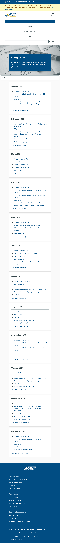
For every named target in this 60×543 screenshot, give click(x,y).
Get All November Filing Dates (20, 422)
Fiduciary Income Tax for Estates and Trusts (28, 228)
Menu (53, 15)
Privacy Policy (13, 536)
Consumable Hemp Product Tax (24, 320)
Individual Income (19, 233)
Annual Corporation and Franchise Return (27, 225)
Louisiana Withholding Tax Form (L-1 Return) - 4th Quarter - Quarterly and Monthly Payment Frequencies (30, 134)
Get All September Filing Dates (20, 359)
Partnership (12, 518)
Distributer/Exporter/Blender (23, 323)
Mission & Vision (24, 533)
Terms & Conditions (33, 536)
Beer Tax (16, 107)
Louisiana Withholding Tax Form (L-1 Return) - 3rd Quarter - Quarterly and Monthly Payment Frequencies (30, 408)
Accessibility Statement (26, 529)
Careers (30, 26)
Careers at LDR (41, 529)
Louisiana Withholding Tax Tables (19, 521)
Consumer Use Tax (15, 485)
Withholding (13, 506)
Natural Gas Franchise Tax (22, 416)
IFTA (15, 129)
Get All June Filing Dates (18, 267)
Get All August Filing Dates (19, 326)
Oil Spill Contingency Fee (22, 142)
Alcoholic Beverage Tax (21, 91)
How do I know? (33, 1)
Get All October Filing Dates (19, 390)
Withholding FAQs (15, 515)
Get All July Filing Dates (18, 298)
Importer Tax (18, 99)
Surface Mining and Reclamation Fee (25, 162)
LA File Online (13, 498)
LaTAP (30, 21)
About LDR (12, 529)
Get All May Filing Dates (18, 237)
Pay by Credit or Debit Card (18, 480)
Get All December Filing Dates (20, 453)
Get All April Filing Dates (18, 208)
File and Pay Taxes (15, 488)
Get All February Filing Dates (19, 145)
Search (52, 41)
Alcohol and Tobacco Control (18, 503)
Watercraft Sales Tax (15, 483)
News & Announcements (39, 533)
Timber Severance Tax (21, 164)
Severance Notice (15, 500)
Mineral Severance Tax (21, 139)
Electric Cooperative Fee (22, 281)
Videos (30, 36)
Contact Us (12, 533)
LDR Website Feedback (16, 539)
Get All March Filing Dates (19, 173)
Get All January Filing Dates (19, 110)
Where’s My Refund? (30, 31)
